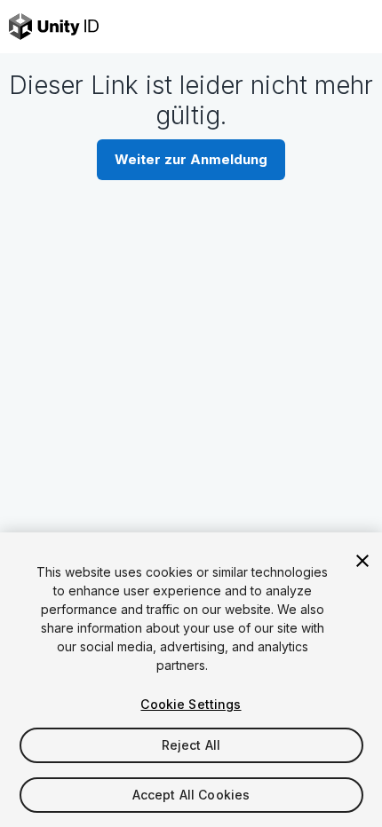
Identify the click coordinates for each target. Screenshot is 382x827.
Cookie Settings (190, 704)
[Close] (362, 560)
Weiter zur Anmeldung (191, 159)
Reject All (191, 744)
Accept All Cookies (191, 794)
